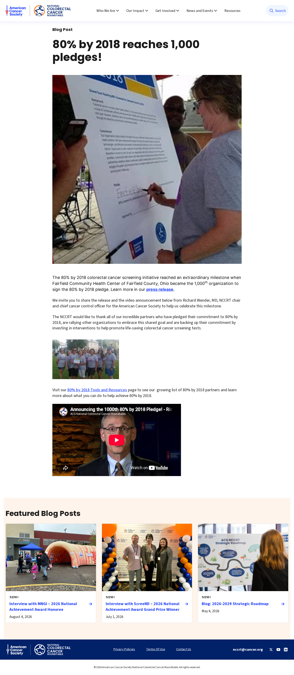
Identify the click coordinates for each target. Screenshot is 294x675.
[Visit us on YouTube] (278, 649)
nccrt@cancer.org (248, 649)
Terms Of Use (155, 649)
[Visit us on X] (271, 649)
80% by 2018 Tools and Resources (97, 390)
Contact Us (183, 649)
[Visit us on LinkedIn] (285, 649)
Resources (232, 10)
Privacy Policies (124, 649)
